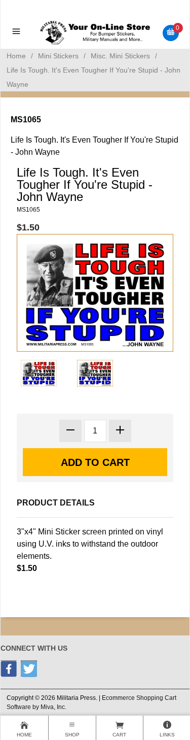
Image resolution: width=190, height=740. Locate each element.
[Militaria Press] (95, 32)
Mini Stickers (58, 56)
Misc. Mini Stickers (120, 56)
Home (16, 56)
